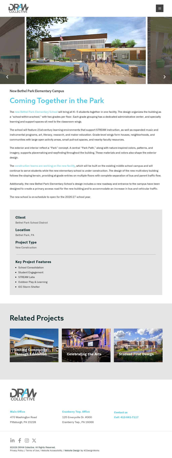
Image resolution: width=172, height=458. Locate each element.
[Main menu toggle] (160, 8)
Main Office (17, 411)
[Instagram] (27, 440)
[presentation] (43, 50)
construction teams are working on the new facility (45, 166)
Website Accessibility (51, 450)
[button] (13, 345)
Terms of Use (32, 450)
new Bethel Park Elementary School (36, 112)
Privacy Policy (17, 450)
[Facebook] (19, 440)
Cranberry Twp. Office (76, 411)
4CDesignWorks (91, 450)
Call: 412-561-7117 (126, 417)
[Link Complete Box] (34, 345)
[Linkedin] (12, 440)
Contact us (120, 412)
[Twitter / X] (34, 440)
